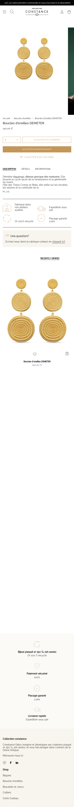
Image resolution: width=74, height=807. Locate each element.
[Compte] (62, 11)
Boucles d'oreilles (22, 118)
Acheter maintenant (37, 149)
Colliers (7, 792)
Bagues (7, 775)
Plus (6, 191)
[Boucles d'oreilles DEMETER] (37, 310)
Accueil (6, 118)
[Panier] (69, 11)
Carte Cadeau (10, 798)
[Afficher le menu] (4, 11)
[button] (12, 11)
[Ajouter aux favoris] (34, 354)
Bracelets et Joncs (13, 786)
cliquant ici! (58, 241)
